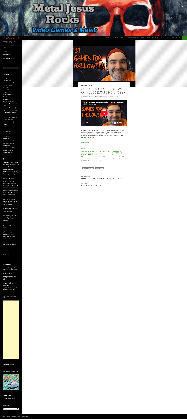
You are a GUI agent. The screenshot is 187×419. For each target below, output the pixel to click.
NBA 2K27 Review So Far (9, 178)
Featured (5, 80)
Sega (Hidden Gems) (9, 112)
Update (5, 99)
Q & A (4, 124)
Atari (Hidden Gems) (9, 115)
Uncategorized (7, 152)
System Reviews (7, 94)
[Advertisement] (11, 329)
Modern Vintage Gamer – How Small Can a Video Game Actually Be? (10, 283)
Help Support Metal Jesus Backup (10, 59)
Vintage (5, 138)
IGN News (7, 159)
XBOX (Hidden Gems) (9, 108)
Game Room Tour (7, 82)
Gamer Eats (6, 133)
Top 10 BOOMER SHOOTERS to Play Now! (117, 153)
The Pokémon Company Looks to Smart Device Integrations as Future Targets (11, 164)
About (107, 37)
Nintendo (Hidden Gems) (10, 104)
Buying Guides (6, 78)
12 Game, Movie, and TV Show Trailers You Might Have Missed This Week (10, 209)
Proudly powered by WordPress (19, 416)
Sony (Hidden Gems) (9, 110)
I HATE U (5, 126)
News (4, 92)
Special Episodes (7, 140)
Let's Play (5, 87)
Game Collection (7, 122)
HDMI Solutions (7, 85)
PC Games (5, 131)
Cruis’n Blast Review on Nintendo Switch (93, 185)
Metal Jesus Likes (86, 85)
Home (162, 37)
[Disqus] (104, 220)
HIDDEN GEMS (7, 101)
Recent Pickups (7, 143)
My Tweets (5, 248)
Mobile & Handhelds (8, 129)
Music (4, 136)
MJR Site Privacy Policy (9, 398)
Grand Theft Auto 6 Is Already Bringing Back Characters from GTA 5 (11, 225)
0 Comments (114, 96)
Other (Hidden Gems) (9, 117)
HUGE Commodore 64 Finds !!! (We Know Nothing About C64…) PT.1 (102, 178)
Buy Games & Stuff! (133, 37)
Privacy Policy (6, 416)
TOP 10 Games (6, 119)
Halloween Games (88, 168)
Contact (115, 37)
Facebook (6, 254)
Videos (122, 37)
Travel (4, 96)
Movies (5, 89)
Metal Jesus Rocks (101, 96)
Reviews (5, 145)
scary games (100, 168)
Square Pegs (85, 142)
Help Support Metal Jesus (174, 37)
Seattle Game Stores (152, 37)
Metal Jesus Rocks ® (11, 38)
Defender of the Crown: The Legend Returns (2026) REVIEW (10, 277)
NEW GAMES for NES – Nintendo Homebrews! (103, 153)
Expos (143, 37)
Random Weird (7, 150)
